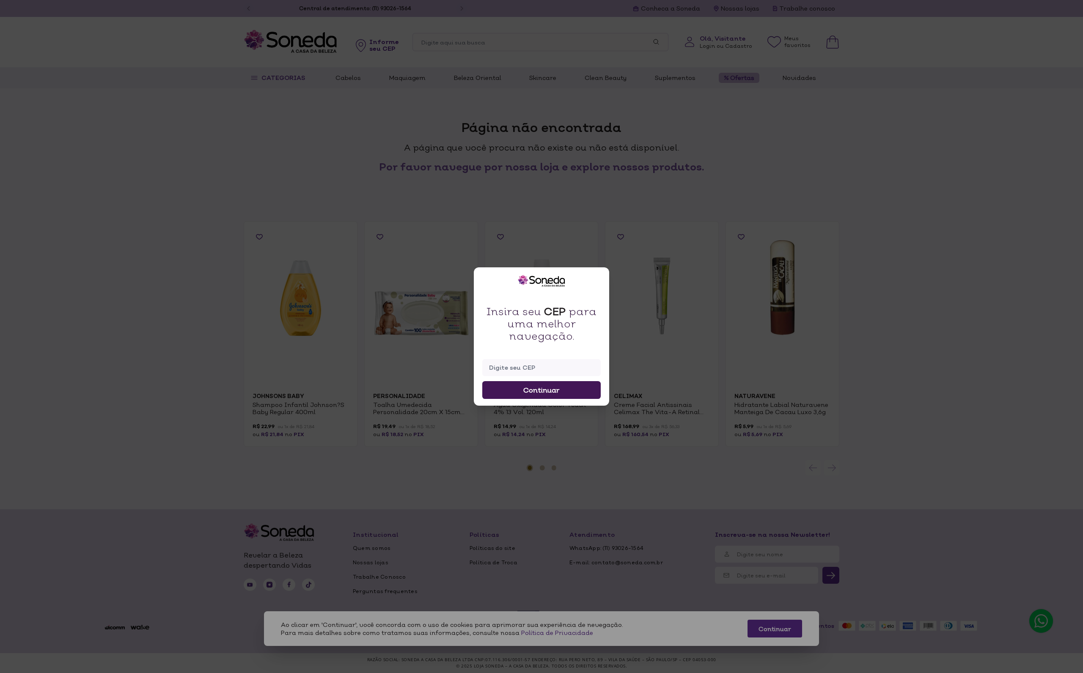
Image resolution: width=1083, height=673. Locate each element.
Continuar (541, 390)
